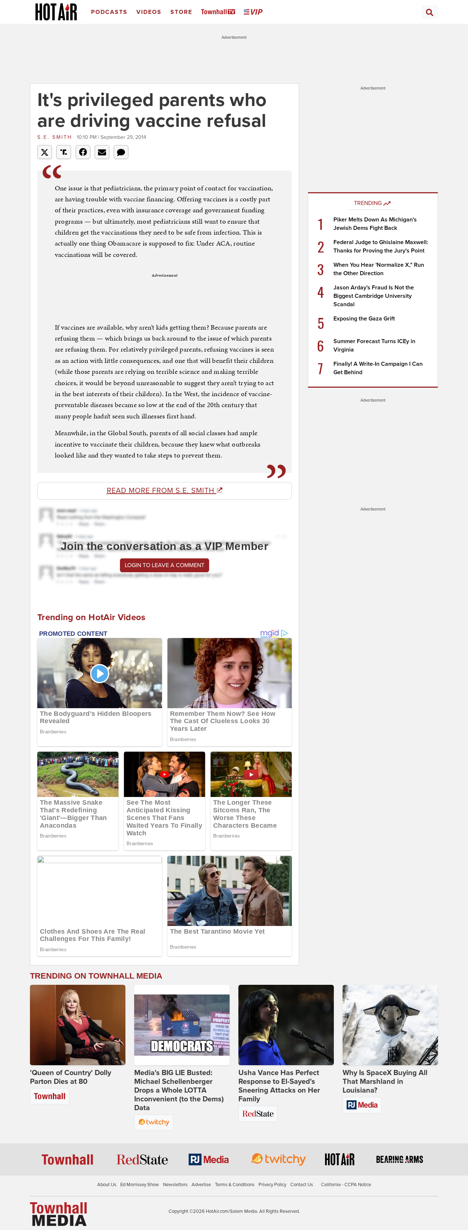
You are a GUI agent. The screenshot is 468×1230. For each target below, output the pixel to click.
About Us (106, 1185)
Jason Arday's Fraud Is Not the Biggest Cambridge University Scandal (373, 296)
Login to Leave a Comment (164, 565)
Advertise (201, 1185)
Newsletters (175, 1185)
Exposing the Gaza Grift (364, 318)
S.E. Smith (56, 137)
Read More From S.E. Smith (161, 490)
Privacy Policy (272, 1185)
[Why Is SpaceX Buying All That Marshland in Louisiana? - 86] (390, 1025)
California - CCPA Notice (346, 1185)
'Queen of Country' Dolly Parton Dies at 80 (70, 1077)
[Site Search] (429, 12)
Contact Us (301, 1185)
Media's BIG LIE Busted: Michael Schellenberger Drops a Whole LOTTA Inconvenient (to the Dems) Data (179, 1090)
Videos (149, 12)
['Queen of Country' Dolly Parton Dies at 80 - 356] (77, 1025)
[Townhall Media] (58, 1214)
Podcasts (109, 12)
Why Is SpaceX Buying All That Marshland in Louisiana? (385, 1081)
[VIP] (254, 12)
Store (181, 12)
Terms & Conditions (234, 1185)
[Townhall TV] (219, 12)
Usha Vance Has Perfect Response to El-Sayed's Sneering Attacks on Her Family (279, 1086)
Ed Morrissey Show (139, 1185)
